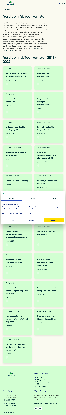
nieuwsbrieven (8, 51)
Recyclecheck (41, 378)
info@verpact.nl (11, 403)
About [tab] (54, 198)
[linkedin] (36, 408)
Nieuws (39, 384)
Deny (12, 220)
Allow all (53, 220)
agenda (37, 48)
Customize (32, 220)
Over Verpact (41, 386)
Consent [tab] (11, 198)
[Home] (10, 3)
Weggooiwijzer (42, 380)
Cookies (11, 412)
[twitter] (40, 408)
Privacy (5, 412)
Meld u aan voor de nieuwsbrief (45, 403)
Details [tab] (33, 198)
